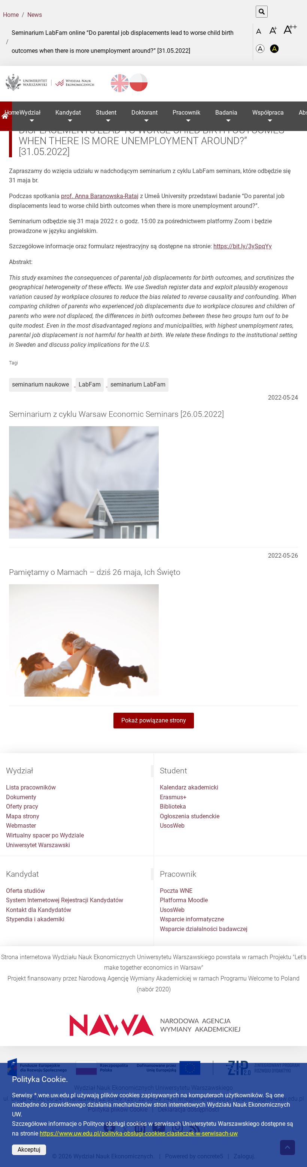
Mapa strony (22, 816)
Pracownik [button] (186, 112)
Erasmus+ (173, 797)
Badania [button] (226, 112)
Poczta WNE (176, 890)
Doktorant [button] (144, 112)
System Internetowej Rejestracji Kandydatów (64, 900)
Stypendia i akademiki (35, 919)
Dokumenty (21, 797)
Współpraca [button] (268, 112)
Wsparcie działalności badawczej (203, 929)
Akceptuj (29, 1149)
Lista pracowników (31, 787)
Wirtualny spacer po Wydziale (45, 835)
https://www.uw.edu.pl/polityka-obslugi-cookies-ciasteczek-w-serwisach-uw (139, 1133)
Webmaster (21, 825)
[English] (120, 83)
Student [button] (106, 112)
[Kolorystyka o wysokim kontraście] (274, 51)
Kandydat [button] (68, 112)
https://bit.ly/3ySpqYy (242, 246)
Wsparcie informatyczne (192, 919)
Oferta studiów (25, 890)
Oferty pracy (22, 806)
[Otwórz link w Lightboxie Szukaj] (262, 12)
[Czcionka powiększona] (274, 33)
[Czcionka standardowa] (260, 33)
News (34, 14)
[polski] (139, 82)
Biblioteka (173, 806)
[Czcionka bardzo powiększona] (290, 32)
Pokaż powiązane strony (153, 720)
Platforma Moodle (184, 900)
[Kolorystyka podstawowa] (261, 51)
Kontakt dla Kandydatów (38, 909)
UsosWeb (172, 825)
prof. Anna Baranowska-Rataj (100, 196)
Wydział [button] (29, 112)
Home (11, 14)
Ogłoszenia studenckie (189, 816)
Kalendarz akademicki (189, 787)
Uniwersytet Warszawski (38, 845)
